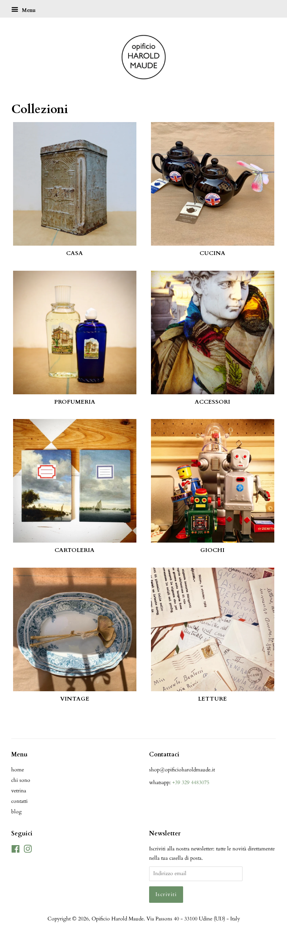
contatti (19, 801)
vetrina (18, 790)
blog (16, 811)
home (17, 769)
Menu (28, 10)
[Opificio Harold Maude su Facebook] (15, 850)
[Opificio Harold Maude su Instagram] (28, 850)
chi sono (20, 780)
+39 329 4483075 (190, 782)
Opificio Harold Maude (118, 918)
